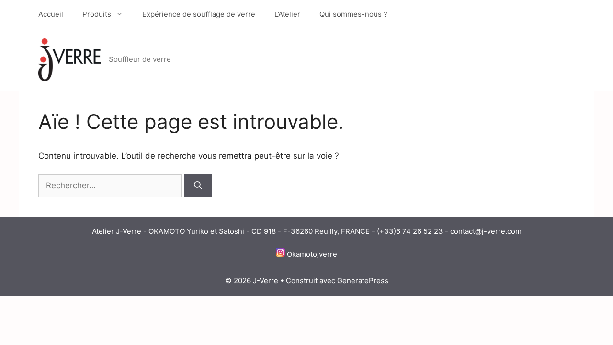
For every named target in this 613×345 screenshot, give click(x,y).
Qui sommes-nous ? (353, 14)
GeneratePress (362, 280)
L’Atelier (287, 14)
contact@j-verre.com (486, 231)
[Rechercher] (198, 185)
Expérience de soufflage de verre (198, 14)
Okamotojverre (312, 254)
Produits (96, 14)
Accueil (50, 14)
